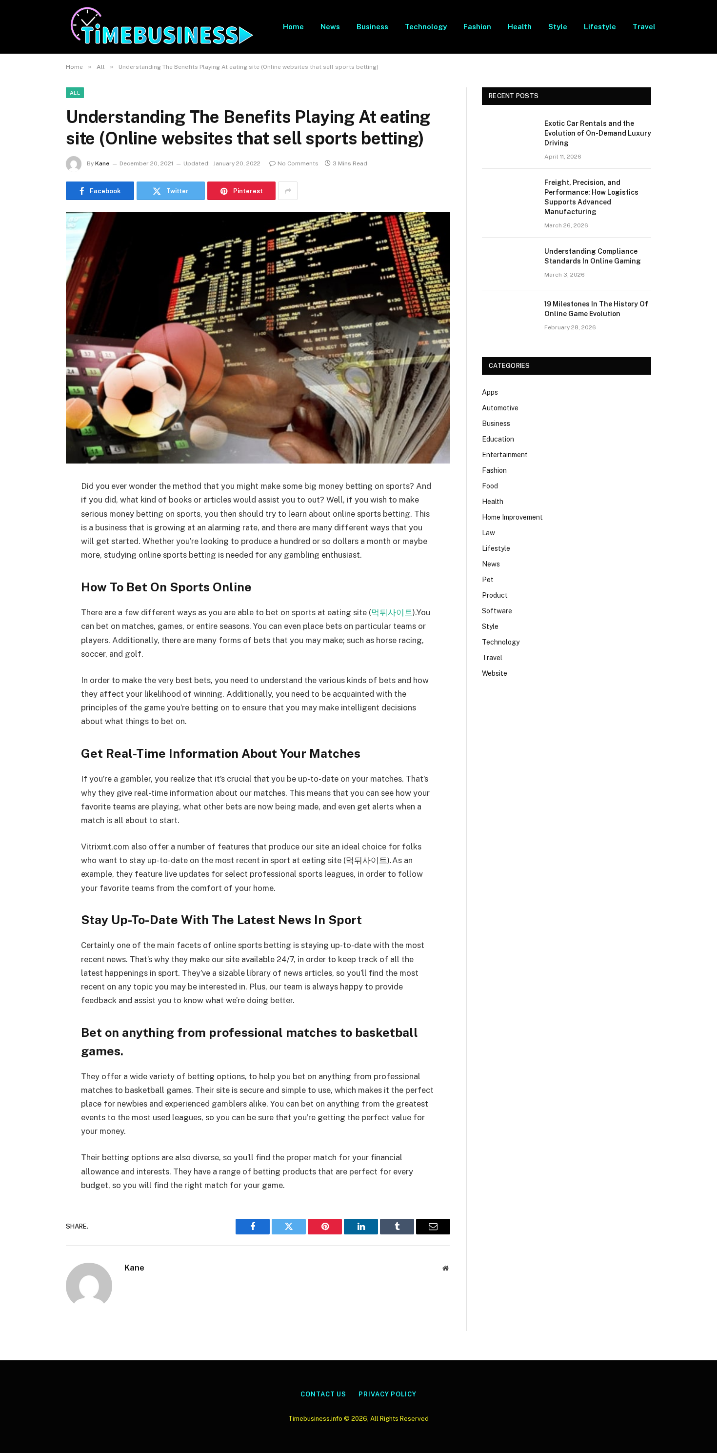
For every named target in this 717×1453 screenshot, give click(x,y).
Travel (644, 26)
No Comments (298, 163)
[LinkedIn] (31, 561)
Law (488, 533)
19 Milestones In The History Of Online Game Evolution (596, 309)
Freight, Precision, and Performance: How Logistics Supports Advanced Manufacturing (591, 197)
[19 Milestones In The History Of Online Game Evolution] (509, 316)
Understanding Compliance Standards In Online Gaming (592, 256)
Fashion (477, 26)
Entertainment (505, 455)
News (330, 26)
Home (293, 26)
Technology (426, 26)
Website (494, 673)
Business (372, 26)
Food (490, 486)
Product (495, 595)
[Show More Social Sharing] (288, 191)
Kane (102, 163)
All (75, 93)
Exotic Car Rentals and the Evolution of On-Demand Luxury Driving (597, 133)
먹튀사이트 (392, 612)
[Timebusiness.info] (162, 26)
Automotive (500, 408)
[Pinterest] (31, 586)
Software (497, 611)
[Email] (31, 611)
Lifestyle (600, 26)
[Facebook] (31, 512)
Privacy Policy (387, 1394)
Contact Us (323, 1394)
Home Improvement (512, 517)
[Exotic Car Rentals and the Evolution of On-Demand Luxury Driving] (509, 136)
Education (498, 439)
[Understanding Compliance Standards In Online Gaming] (509, 264)
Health (520, 26)
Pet (488, 580)
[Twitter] (31, 536)
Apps (490, 392)
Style (557, 26)
